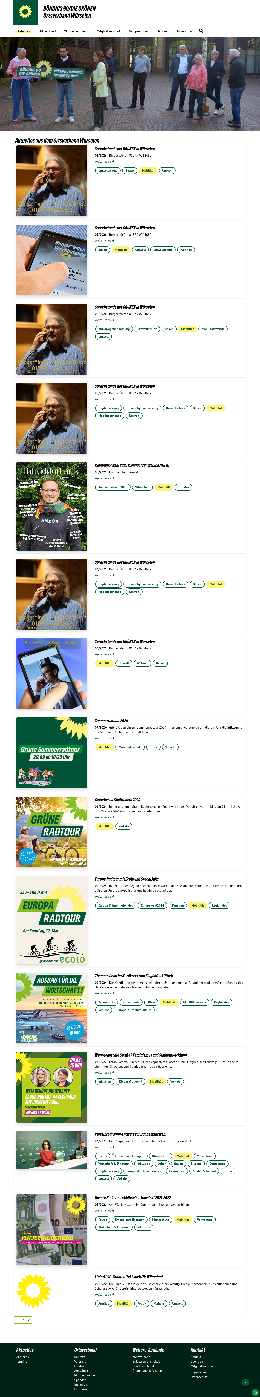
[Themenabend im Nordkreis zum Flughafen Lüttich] (51, 1008)
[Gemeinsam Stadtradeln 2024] (51, 832)
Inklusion (104, 1081)
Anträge (103, 1303)
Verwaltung (205, 1156)
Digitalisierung (108, 408)
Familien (178, 905)
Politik (102, 1156)
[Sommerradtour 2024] (51, 752)
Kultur (228, 1171)
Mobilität (148, 170)
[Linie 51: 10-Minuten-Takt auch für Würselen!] (33, 1291)
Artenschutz (106, 1002)
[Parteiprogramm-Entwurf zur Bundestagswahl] (51, 1150)
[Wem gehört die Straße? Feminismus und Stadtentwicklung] (51, 1087)
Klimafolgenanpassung (114, 329)
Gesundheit (177, 1171)
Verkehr (170, 747)
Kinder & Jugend (130, 1081)
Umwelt (167, 170)
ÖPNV (153, 747)
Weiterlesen (103, 161)
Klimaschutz (131, 1002)
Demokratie (217, 1164)
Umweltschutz (107, 170)
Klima (151, 1002)
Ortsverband (85, 1350)
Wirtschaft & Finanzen (113, 1164)
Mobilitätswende (213, 329)
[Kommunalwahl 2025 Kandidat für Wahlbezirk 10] (51, 506)
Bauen (129, 170)
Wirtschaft (142, 487)
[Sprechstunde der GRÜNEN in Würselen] (51, 180)
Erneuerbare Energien (129, 1156)
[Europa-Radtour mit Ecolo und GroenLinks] (51, 920)
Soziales (183, 487)
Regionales (219, 905)
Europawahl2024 (152, 905)
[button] (201, 30)
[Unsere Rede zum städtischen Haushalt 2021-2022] (51, 1229)
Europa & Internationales (115, 905)
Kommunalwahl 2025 (112, 487)
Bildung (196, 1164)
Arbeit (162, 1164)
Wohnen (186, 250)
